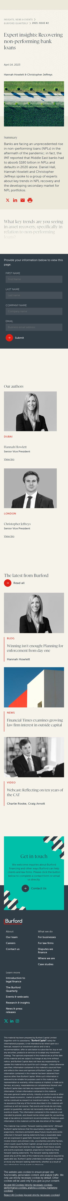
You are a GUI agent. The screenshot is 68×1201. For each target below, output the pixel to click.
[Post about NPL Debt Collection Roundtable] (7, 200)
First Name (13, 273)
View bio (9, 459)
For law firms (45, 943)
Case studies (45, 964)
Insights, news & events (18, 20)
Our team (12, 937)
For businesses (47, 937)
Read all (19, 583)
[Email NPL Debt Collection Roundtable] (22, 200)
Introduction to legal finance (15, 979)
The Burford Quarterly (13, 989)
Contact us (12, 949)
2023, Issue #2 (40, 23)
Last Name (12, 289)
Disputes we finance (45, 950)
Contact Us (38, 888)
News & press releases (14, 1010)
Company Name (16, 305)
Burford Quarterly (16, 23)
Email (9, 321)
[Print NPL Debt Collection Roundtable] (30, 200)
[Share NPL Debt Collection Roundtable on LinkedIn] (15, 200)
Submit (19, 337)
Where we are (46, 958)
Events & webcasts (17, 996)
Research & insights (18, 1002)
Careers (10, 943)
